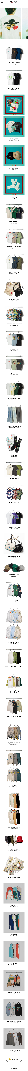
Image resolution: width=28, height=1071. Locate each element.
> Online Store (23, 2)
